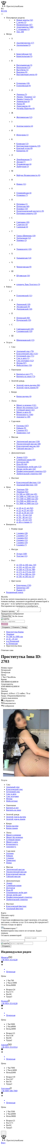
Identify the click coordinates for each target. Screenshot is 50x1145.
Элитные (22, 489)
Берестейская (24, 54)
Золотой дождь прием (27, 387)
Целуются (22, 462)
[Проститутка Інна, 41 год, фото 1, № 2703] (25, 743)
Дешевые (22, 492)
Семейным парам (26, 460)
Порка (9, 863)
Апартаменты (24, 27)
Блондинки (23, 585)
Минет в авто (23, 412)
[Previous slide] (5, 743)
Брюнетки (22, 588)
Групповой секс (25, 356)
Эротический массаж (28, 441)
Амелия (4, 1045)
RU (2, 11)
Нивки (21, 184)
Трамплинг (23, 433)
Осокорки (22, 195)
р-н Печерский (12, 641)
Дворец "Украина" (26, 97)
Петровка (22, 204)
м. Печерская (12, 643)
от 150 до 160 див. (26, 565)
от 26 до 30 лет (24, 513)
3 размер (22, 538)
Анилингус (23, 417)
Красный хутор (24, 148)
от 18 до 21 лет (24, 508)
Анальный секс (25, 351)
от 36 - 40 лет (24, 517)
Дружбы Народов (25, 108)
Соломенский (24, 331)
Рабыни (21, 428)
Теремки (21, 240)
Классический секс (27, 354)
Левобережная (24, 159)
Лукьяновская (23, 164)
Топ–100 (20, 32)
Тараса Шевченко (26, 236)
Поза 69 (21, 464)
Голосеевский (24, 295)
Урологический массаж (28, 444)
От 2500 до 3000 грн (26, 501)
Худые (21, 554)
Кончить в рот (24, 374)
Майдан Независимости (28, 175)
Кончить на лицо (25, 376)
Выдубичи (22, 70)
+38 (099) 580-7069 (9, 1091)
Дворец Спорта (24, 99)
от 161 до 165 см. (25, 567)
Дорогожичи (23, 106)
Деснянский (23, 307)
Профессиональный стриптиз (31, 471)
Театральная (23, 238)
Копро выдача (23, 396)
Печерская (22, 206)
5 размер (22, 542)
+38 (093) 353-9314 (9, 1047)
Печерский (23, 318)
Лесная (20, 162)
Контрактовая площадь (28, 146)
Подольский (23, 320)
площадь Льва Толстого (28, 284)
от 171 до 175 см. (25, 572)
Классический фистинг (28, 482)
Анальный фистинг (26, 485)
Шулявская (23, 275)
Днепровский (24, 309)
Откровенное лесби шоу (28, 467)
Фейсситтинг (24, 365)
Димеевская (23, 101)
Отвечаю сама (7, 650)
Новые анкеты (24, 20)
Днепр (20, 104)
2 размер (22, 535)
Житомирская (24, 117)
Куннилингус (24, 414)
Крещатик (22, 151)
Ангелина (5, 1088)
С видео (21, 22)
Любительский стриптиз (29, 474)
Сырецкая (22, 227)
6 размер (21, 545)
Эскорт (21, 457)
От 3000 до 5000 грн (27, 503)
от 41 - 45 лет (24, 520)
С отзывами (23, 29)
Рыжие (20, 590)
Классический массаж (27, 446)
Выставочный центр (26, 74)
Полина (4, 1001)
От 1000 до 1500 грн (27, 496)
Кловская (22, 144)
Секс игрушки (25, 361)
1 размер (22, 533)
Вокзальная (23, 67)
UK (5, 11)
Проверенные (24, 25)
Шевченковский (25, 340)
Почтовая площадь (26, 213)
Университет (24, 249)
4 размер (22, 540)
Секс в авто (22, 358)
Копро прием (12, 828)
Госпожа (22, 426)
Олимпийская (23, 193)
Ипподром (22, 135)
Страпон (22, 430)
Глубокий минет (25, 410)
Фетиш (21, 363)
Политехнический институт (30, 211)
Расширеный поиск (14, 592)
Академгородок (25, 43)
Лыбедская (22, 166)
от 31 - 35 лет (24, 515)
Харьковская (23, 258)
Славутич (22, 224)
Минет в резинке (26, 405)
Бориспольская (24, 56)
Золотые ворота (24, 126)
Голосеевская (23, 85)
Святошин (22, 222)
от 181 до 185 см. (25, 576)
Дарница (21, 94)
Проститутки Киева (15, 632)
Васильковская (24, 65)
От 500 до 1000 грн (26, 494)
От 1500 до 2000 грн (27, 499)
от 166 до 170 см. (25, 569)
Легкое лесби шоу (26, 469)
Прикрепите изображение (12, 614)
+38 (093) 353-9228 (9, 960)
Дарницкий (23, 304)
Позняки (22, 209)
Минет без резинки (27, 407)
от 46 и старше (24, 522)
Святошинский (25, 329)
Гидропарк (23, 83)
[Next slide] (45, 743)
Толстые (21, 556)
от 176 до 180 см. (25, 574)
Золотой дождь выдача (28, 385)
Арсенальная (23, 45)
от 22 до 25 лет (24, 510)
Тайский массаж (25, 448)
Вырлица (21, 72)
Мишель (4, 957)
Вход (3, 1143)
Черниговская (23, 267)
